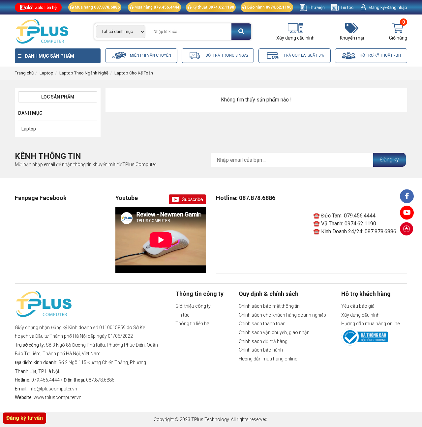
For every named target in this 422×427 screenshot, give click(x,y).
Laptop (46, 73)
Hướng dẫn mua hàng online (268, 358)
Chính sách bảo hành (261, 350)
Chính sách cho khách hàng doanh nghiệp (282, 315)
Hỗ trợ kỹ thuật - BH (380, 55)
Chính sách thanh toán (262, 323)
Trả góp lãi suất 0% (303, 55)
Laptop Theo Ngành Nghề (83, 73)
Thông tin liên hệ (192, 323)
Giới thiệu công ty (193, 306)
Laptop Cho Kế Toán (133, 73)
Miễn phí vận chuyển (150, 55)
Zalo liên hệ (46, 7)
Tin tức (347, 7)
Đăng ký (389, 160)
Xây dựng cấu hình (360, 315)
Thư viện (317, 7)
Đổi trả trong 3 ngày (226, 55)
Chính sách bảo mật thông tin (269, 306)
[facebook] (407, 213)
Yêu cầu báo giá (358, 306)
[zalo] (407, 196)
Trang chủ (24, 73)
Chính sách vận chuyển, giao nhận (274, 332)
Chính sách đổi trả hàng (263, 341)
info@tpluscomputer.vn (52, 388)
